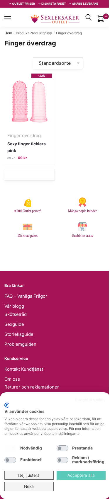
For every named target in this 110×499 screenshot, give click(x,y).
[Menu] (13, 18)
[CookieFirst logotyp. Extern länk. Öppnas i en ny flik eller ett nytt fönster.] (6, 405)
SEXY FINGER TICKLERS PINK (26, 147)
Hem (8, 33)
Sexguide (14, 324)
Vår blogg (14, 306)
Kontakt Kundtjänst (23, 369)
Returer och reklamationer (31, 387)
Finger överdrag (24, 135)
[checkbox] (10, 448)
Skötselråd (15, 314)
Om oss (12, 379)
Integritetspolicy (90, 399)
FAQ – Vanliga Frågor (25, 296)
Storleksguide (18, 334)
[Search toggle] (88, 17)
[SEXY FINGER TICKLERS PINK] (29, 101)
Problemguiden (20, 344)
